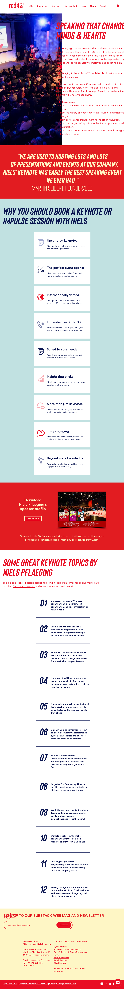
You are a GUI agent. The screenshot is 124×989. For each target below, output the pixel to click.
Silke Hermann (29, 944)
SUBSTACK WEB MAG (51, 915)
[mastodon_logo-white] (102, 983)
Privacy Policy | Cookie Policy (62, 983)
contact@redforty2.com (40, 960)
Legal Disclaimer (10, 983)
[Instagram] (106, 983)
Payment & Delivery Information (33, 983)
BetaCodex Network (77, 968)
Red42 (60, 941)
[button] (118, 5)
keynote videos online (79, 94)
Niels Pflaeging (44, 944)
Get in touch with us (24, 586)
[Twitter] (110, 983)
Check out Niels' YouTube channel (38, 536)
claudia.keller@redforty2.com (83, 539)
